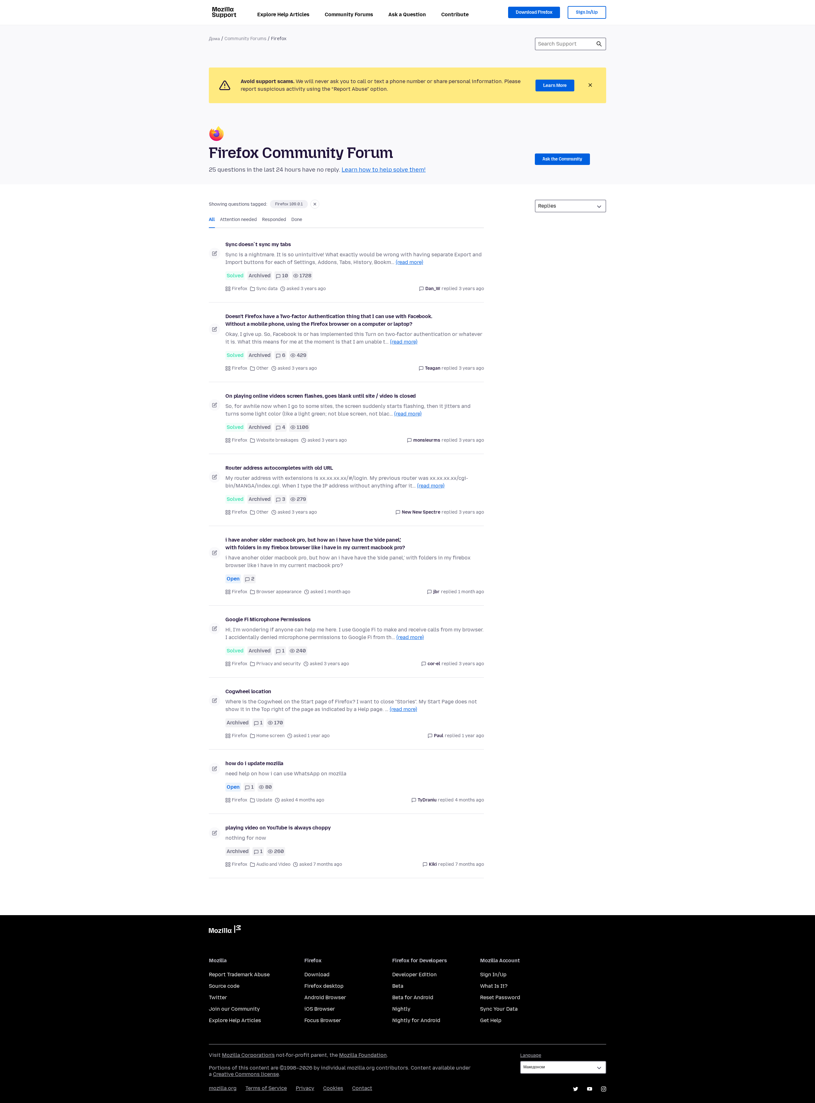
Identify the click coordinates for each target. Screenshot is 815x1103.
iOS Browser (319, 1009)
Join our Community (234, 1009)
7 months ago (469, 864)
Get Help (490, 1020)
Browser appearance (278, 591)
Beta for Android (412, 997)
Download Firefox (534, 12)
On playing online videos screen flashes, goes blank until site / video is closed (320, 396)
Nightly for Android (416, 1020)
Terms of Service (266, 1088)
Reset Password (500, 997)
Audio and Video (273, 864)
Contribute (455, 14)
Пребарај (599, 44)
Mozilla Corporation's (248, 1055)
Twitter (218, 997)
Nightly (401, 1009)
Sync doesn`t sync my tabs (258, 244)
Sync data (267, 288)
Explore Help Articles (283, 14)
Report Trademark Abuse (239, 974)
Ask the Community (562, 159)
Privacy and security (278, 663)
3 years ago (471, 288)
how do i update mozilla (254, 763)
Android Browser (325, 997)
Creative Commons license (246, 1074)
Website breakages (277, 440)
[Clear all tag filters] (314, 204)
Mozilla (225, 930)
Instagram (603, 1089)
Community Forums (349, 14)
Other (262, 368)
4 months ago (469, 800)
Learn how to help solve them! (384, 169)
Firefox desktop (324, 986)
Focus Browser (322, 1020)
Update (264, 800)
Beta (397, 986)
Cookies (333, 1088)
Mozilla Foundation (363, 1055)
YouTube (589, 1089)
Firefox (239, 288)
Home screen (270, 735)
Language (530, 1055)
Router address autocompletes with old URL (279, 468)
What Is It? (493, 986)
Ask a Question (407, 14)
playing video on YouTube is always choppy (277, 828)
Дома (214, 38)
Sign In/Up (587, 12)
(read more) (409, 262)
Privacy (305, 1088)
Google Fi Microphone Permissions (268, 619)
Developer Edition (414, 974)
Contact (362, 1088)
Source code (224, 986)
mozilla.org (223, 1088)
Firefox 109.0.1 (289, 204)
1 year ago (473, 735)
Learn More (555, 85)
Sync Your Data (499, 1009)
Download (317, 974)
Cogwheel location (248, 691)
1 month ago (471, 591)
